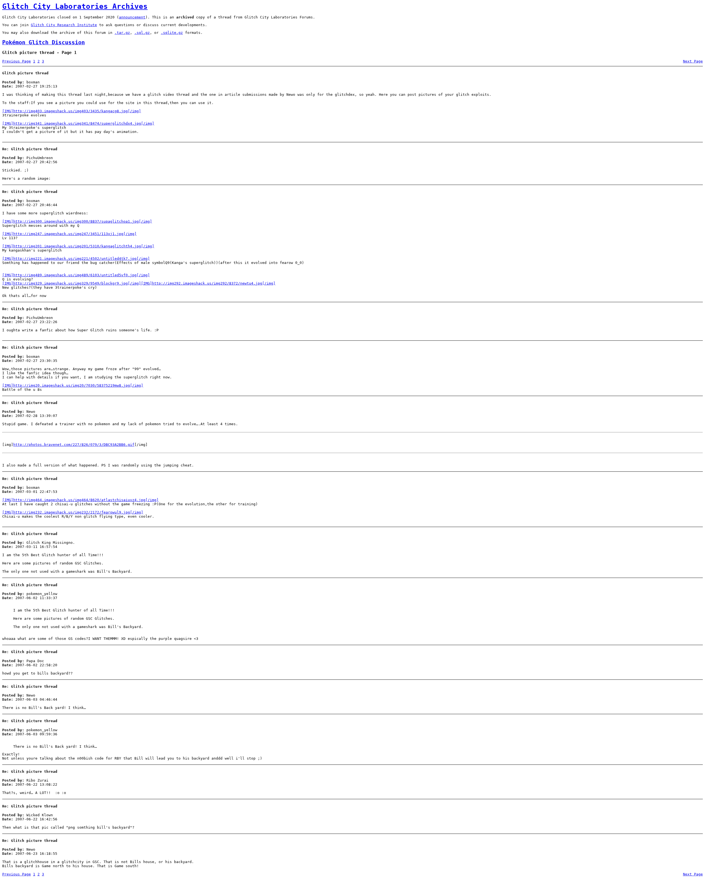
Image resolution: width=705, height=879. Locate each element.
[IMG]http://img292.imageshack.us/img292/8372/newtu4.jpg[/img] (208, 283)
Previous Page (16, 61)
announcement (132, 17)
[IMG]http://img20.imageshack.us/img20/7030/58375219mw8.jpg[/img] (72, 385)
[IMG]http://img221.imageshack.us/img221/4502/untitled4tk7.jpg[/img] (76, 258)
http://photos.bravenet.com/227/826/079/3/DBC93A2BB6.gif (73, 445)
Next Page (693, 61)
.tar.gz (122, 33)
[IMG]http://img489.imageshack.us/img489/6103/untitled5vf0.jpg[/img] (76, 275)
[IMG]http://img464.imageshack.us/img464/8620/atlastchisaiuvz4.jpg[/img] (80, 500)
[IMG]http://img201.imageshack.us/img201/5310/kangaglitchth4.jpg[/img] (78, 246)
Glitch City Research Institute (64, 25)
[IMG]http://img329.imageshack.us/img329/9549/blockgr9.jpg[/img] (71, 283)
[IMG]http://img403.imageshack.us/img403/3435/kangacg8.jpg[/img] (71, 111)
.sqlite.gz (172, 33)
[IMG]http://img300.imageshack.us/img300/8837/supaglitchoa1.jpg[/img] (77, 221)
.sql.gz (142, 33)
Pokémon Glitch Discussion (43, 42)
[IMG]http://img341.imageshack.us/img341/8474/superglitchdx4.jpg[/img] (78, 123)
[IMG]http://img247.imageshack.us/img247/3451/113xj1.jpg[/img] (69, 234)
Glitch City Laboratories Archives (75, 6)
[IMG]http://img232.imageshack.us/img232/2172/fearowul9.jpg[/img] (72, 512)
